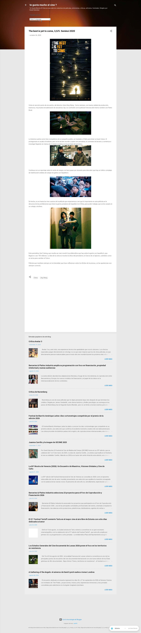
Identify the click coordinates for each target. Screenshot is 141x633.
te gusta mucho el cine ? (43, 5)
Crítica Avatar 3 (35, 341)
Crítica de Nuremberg (38, 392)
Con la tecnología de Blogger (72, 619)
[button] (111, 31)
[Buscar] (115, 5)
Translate (46, 21)
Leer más (108, 359)
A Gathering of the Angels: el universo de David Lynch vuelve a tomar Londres (61, 572)
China (36, 278)
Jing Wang (43, 278)
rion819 (75, 623)
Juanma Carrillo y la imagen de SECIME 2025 (48, 442)
